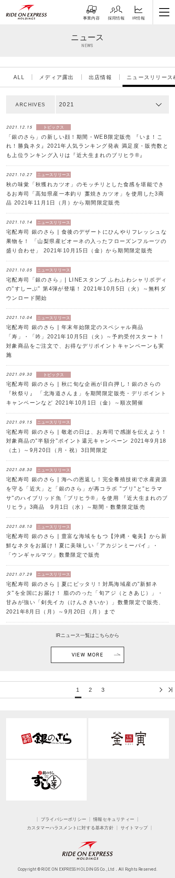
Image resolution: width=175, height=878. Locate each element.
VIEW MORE (88, 655)
